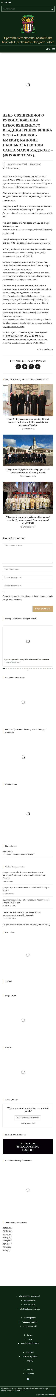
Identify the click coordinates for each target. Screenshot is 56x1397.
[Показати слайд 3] (8, 668)
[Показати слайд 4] (10, 668)
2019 (5, 1251)
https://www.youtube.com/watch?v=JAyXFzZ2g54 (24, 343)
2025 (5, 1231)
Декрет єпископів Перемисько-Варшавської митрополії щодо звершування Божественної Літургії (24, 875)
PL (2, 2)
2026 (5, 1228)
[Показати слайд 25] (47, 668)
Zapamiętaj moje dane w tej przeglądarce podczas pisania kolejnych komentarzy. (28, 598)
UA (5, 2)
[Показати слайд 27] (50, 668)
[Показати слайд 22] (41, 668)
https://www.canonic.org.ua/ (38, 243)
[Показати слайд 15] (29, 668)
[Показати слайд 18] (34, 668)
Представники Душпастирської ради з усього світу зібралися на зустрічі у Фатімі (28, 471)
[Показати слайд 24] (45, 668)
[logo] (28, 24)
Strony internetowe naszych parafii (21, 619)
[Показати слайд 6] (13, 668)
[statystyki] (28, 1379)
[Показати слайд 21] (40, 668)
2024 (5, 1234)
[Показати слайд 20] (38, 668)
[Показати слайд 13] (26, 668)
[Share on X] (18, 366)
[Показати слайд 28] (52, 668)
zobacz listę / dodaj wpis (27, 1117)
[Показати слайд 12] (24, 668)
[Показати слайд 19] (36, 668)
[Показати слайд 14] (27, 668)
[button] (48, 49)
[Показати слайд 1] (4, 668)
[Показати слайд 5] (11, 668)
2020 (5, 1247)
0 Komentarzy (12, 168)
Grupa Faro (50, 1395)
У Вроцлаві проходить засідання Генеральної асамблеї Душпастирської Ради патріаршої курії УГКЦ (28, 520)
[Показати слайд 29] (27, 670)
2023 (5, 1238)
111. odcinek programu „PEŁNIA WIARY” (18, 854)
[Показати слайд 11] (22, 668)
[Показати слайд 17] (33, 668)
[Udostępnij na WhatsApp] (38, 366)
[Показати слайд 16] (31, 668)
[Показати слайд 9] (18, 668)
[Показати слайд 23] (43, 668)
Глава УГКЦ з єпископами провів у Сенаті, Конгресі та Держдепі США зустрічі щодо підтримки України (28, 422)
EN (9, 2)
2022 (5, 1241)
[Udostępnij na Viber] (31, 366)
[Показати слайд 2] (6, 668)
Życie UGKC (35, 164)
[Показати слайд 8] (17, 668)
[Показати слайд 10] (20, 668)
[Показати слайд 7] (15, 668)
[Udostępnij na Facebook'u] (24, 366)
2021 (5, 1244)
